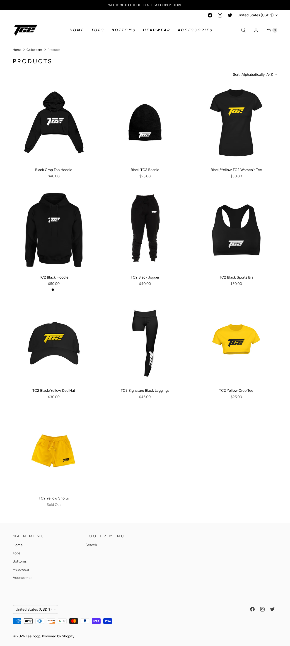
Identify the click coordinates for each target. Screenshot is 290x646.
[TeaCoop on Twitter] (230, 15)
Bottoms (124, 30)
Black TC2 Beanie (145, 170)
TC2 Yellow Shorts (54, 498)
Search (91, 545)
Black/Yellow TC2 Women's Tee (236, 170)
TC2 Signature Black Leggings (145, 390)
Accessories (195, 30)
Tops (97, 30)
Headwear (156, 30)
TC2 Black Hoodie (53, 277)
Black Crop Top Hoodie (53, 170)
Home (77, 30)
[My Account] (256, 30)
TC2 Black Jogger (145, 277)
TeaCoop (33, 636)
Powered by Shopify (58, 636)
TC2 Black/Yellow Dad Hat (53, 390)
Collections (35, 50)
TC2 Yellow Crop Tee (236, 390)
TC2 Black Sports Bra (236, 277)
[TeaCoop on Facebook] (210, 15)
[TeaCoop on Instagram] (220, 15)
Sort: (253, 74)
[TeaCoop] (26, 30)
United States (256, 15)
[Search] (243, 30)
